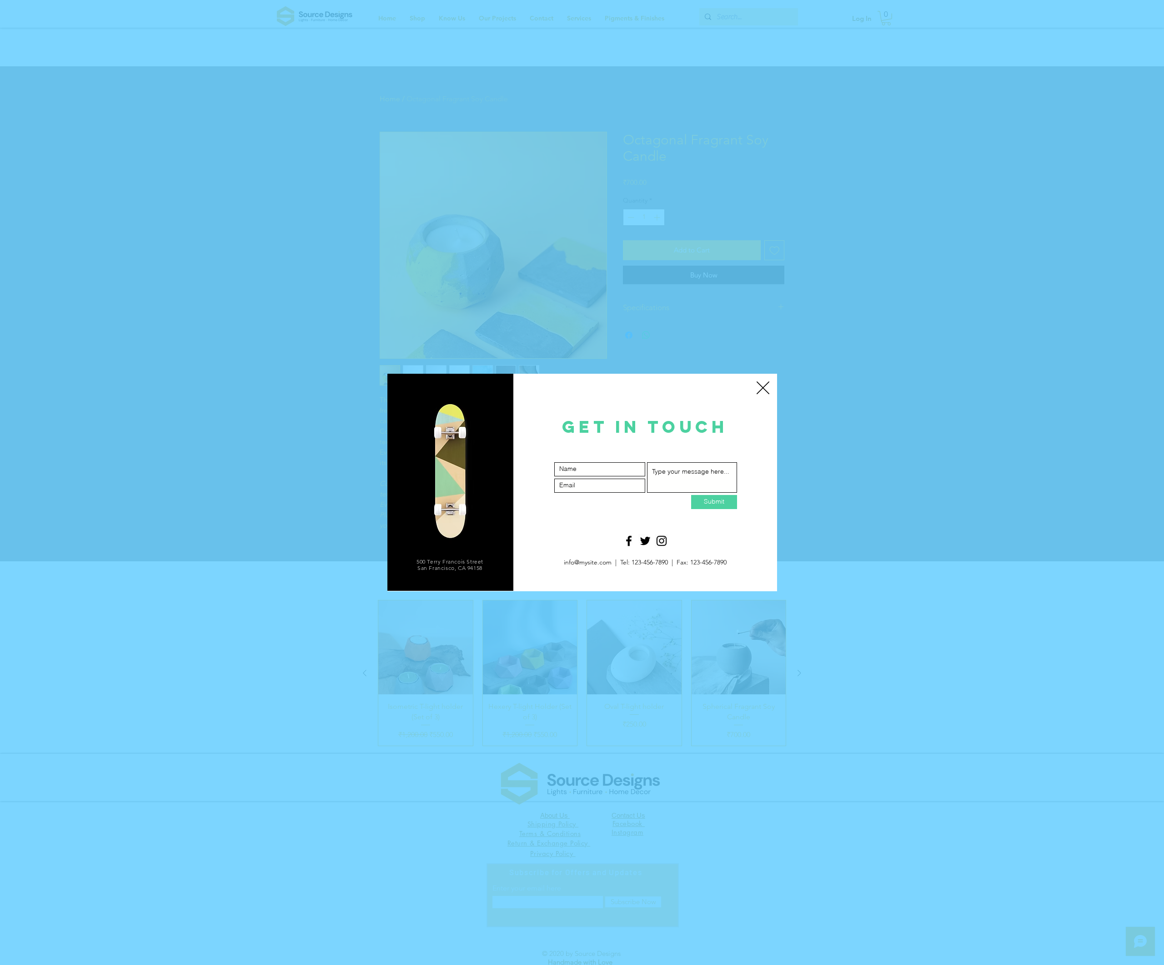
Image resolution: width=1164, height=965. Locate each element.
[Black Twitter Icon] (645, 541)
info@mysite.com (588, 562)
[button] (763, 388)
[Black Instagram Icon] (661, 541)
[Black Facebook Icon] (629, 541)
